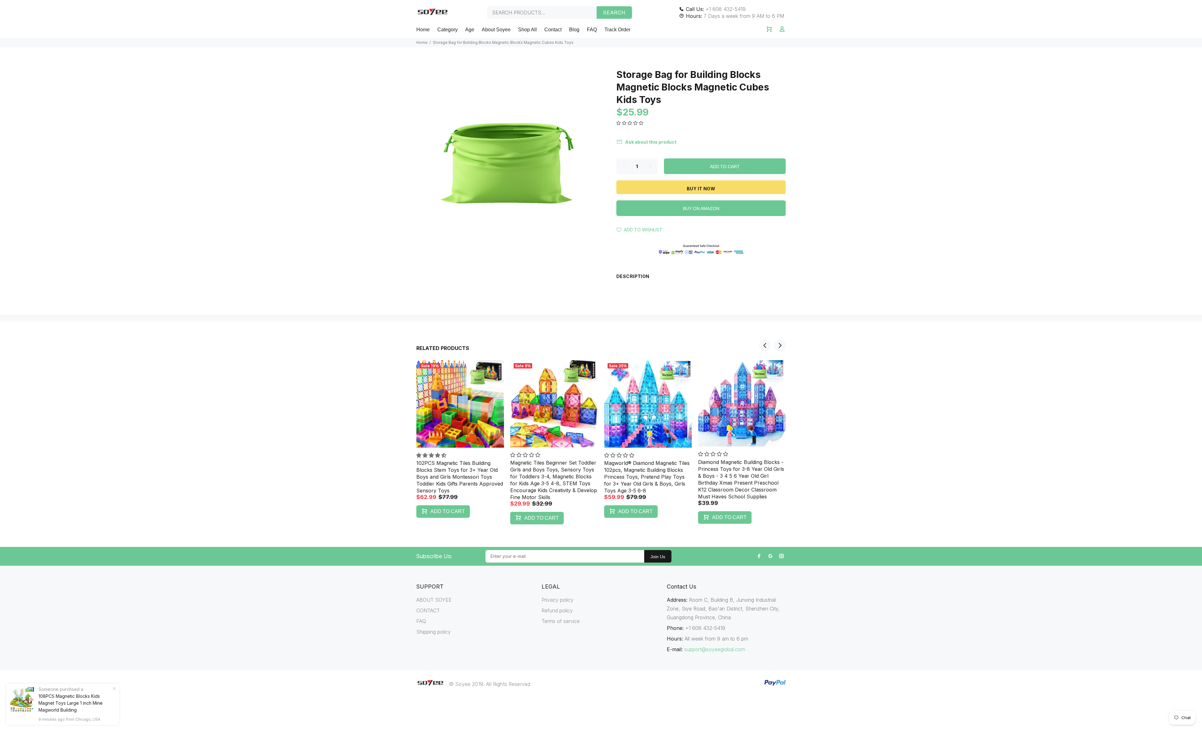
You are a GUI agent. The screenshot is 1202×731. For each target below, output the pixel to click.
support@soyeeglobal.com (714, 649)
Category (447, 29)
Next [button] (780, 345)
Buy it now (701, 188)
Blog (574, 29)
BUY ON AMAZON (701, 208)
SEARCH (614, 12)
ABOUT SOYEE (434, 600)
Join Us (657, 556)
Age (469, 29)
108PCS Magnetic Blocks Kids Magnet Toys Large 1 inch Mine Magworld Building (71, 703)
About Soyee (496, 29)
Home (423, 29)
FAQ (592, 29)
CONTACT (428, 610)
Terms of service (561, 621)
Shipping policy (433, 632)
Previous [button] (765, 345)
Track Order (617, 29)
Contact (553, 29)
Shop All (527, 29)
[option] (460, 433)
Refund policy (557, 610)
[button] (630, 123)
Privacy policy (557, 600)
